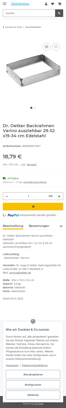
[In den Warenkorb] (5, 38)
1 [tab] (31, 108)
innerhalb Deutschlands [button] (34, 182)
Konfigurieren (33, 384)
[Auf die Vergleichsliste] (47, 47)
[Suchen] (59, 13)
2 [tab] (35, 108)
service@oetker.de (20, 272)
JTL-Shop (39, 403)
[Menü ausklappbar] (4, 2)
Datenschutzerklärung (35, 365)
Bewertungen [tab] (39, 226)
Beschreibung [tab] (13, 226)
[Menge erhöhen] (59, 196)
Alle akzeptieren (33, 374)
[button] (46, 3)
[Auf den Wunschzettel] (56, 47)
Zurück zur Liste (13, 27)
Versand (31, 164)
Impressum (12, 365)
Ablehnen (33, 394)
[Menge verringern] (7, 196)
